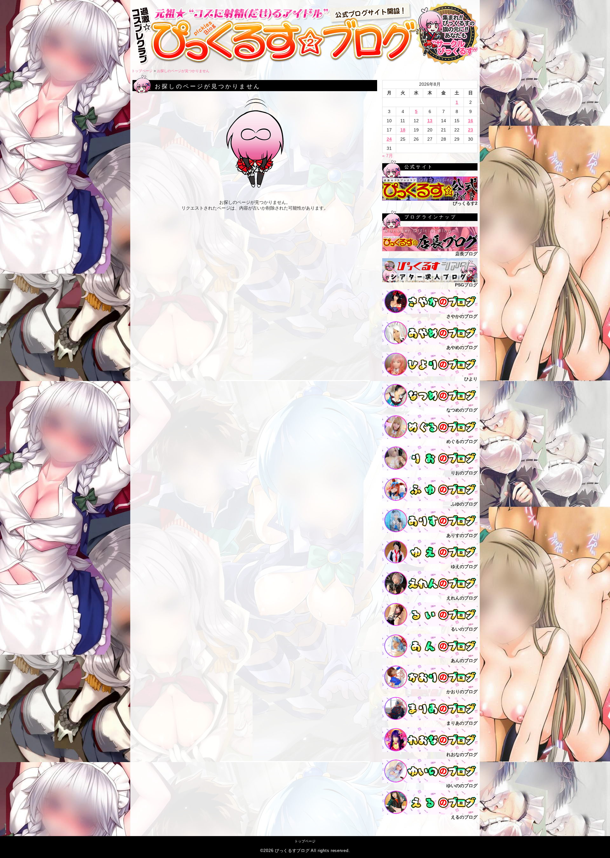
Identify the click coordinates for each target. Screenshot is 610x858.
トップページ (142, 71)
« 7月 (387, 155)
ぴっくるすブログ (292, 850)
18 (402, 129)
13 (429, 120)
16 (470, 120)
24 (389, 139)
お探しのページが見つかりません (183, 71)
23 (470, 129)
